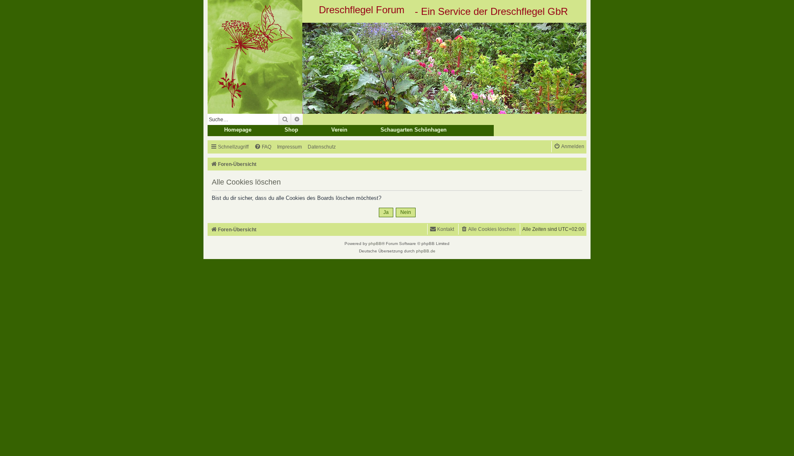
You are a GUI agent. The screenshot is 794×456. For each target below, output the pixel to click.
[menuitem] (262, 147)
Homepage (237, 130)
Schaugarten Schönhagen (413, 130)
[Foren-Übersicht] (397, 68)
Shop (291, 130)
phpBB (375, 243)
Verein (339, 130)
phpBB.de (425, 251)
